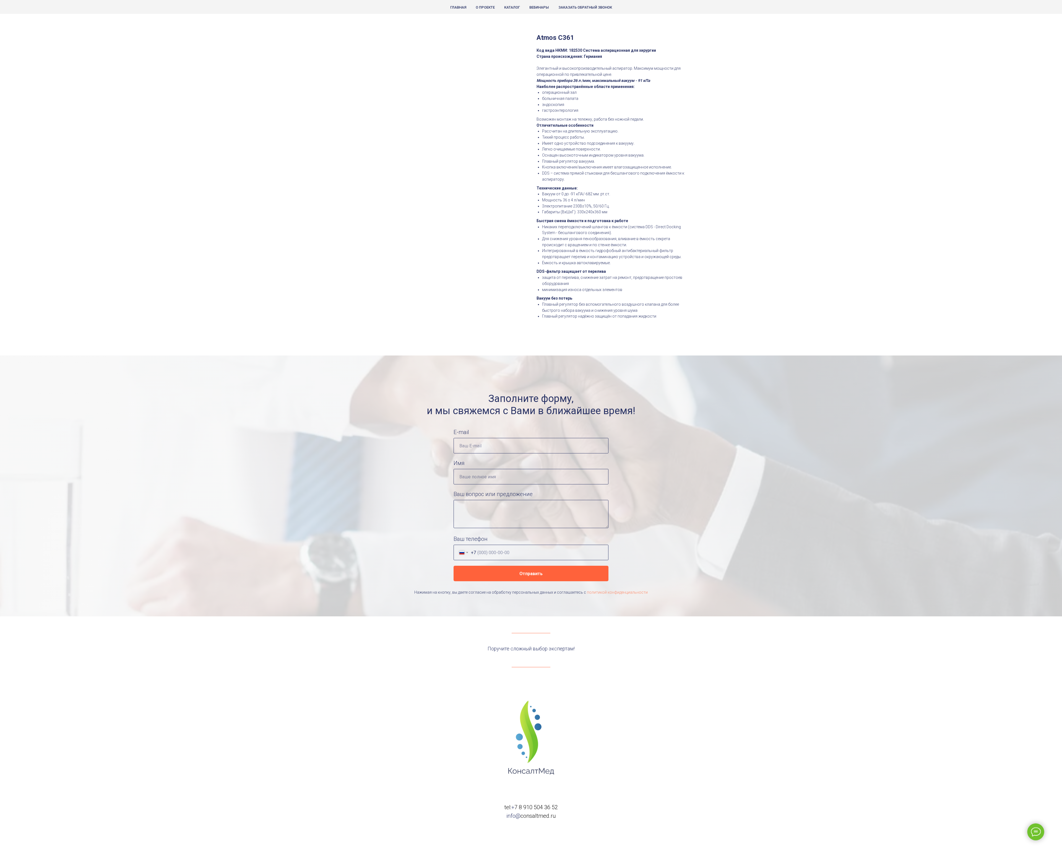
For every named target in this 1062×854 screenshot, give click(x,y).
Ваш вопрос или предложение (493, 494)
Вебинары (539, 7)
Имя (459, 463)
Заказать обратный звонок (585, 7)
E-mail (461, 432)
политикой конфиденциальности (617, 592)
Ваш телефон (471, 539)
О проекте (485, 7)
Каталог (512, 7)
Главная (458, 7)
